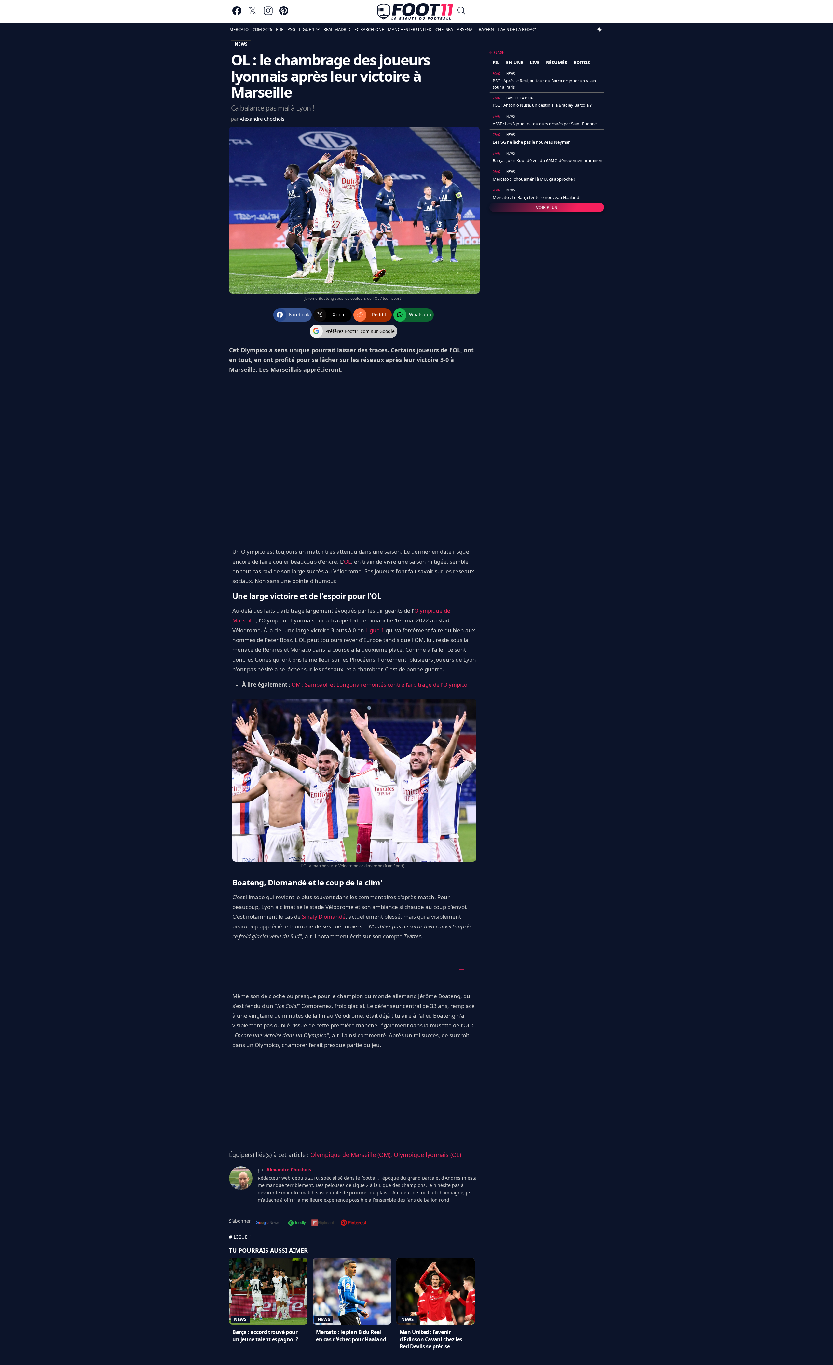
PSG (291, 29)
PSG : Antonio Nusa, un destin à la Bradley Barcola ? (542, 105)
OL (347, 561)
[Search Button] (461, 12)
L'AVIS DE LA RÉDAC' (517, 29)
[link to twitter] (252, 14)
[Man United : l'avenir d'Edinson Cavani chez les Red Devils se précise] (435, 1291)
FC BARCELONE (369, 29)
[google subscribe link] (267, 1223)
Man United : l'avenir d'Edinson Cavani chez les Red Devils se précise (431, 1339)
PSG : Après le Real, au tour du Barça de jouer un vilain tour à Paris (544, 84)
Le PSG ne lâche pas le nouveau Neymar (531, 142)
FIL (496, 62)
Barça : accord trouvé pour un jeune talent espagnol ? (265, 1336)
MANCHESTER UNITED (409, 29)
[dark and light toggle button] (599, 29)
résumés (556, 62)
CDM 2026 (262, 29)
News (240, 1319)
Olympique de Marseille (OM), (352, 1155)
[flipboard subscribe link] (323, 1223)
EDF (279, 29)
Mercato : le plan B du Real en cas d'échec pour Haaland (351, 1336)
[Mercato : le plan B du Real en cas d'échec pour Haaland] (352, 1291)
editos (582, 62)
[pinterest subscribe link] (353, 1223)
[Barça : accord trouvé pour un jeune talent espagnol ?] (268, 1291)
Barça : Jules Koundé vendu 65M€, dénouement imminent (548, 160)
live (534, 62)
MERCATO (239, 29)
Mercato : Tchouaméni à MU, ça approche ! (534, 179)
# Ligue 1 (240, 1237)
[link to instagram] (268, 14)
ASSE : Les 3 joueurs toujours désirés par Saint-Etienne (545, 124)
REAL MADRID (336, 29)
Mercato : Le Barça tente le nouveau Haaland (536, 197)
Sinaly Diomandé (324, 916)
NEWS (241, 44)
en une (514, 62)
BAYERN (486, 29)
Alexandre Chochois (263, 119)
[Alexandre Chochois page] (241, 1178)
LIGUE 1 (306, 29)
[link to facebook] (236, 14)
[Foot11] (415, 11)
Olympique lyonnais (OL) (427, 1155)
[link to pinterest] (283, 14)
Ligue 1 (374, 630)
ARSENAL (466, 29)
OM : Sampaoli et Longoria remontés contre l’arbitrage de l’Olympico (379, 684)
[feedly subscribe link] (297, 1223)
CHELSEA (444, 29)
